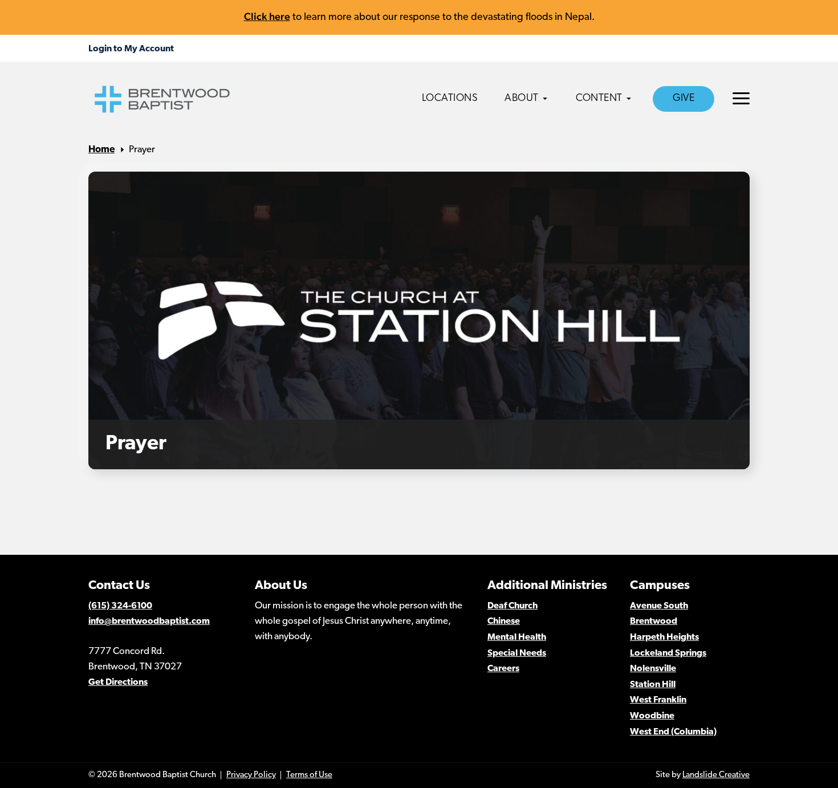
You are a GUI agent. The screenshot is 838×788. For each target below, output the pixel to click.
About (522, 99)
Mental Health (516, 637)
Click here (267, 16)
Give (683, 99)
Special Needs (516, 653)
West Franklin (658, 700)
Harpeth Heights (664, 637)
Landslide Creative (716, 775)
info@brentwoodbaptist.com (149, 621)
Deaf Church (512, 606)
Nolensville (653, 668)
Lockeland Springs (668, 653)
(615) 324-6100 (120, 606)
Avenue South (659, 606)
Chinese (503, 621)
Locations (450, 99)
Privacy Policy (251, 775)
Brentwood (653, 621)
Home (101, 150)
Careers (503, 668)
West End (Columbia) (673, 732)
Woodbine (652, 716)
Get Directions (118, 682)
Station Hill (653, 684)
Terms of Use (309, 775)
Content (599, 99)
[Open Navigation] (741, 98)
